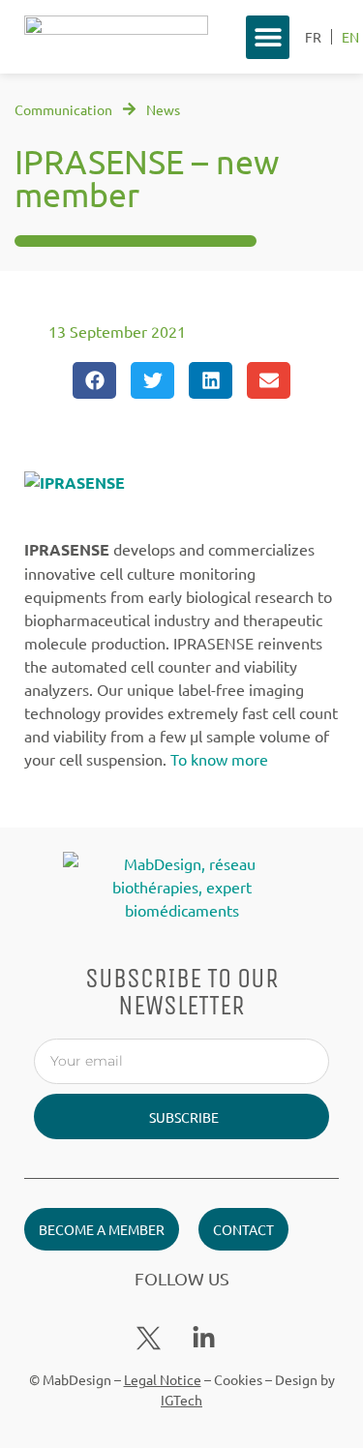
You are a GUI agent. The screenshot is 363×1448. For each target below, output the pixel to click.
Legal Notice (162, 1379)
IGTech (181, 1399)
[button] (267, 37)
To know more (219, 759)
